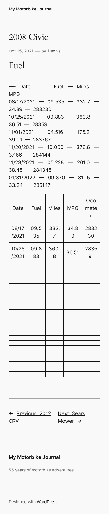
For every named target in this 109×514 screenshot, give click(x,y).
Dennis (54, 50)
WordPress (47, 501)
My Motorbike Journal (31, 8)
